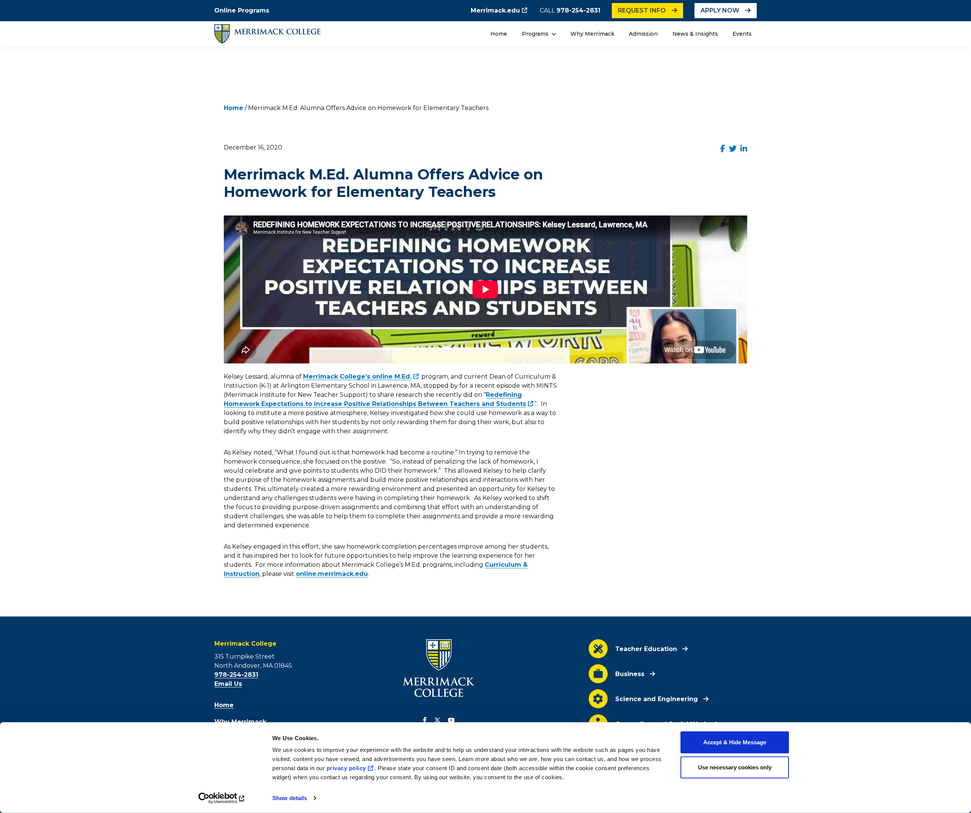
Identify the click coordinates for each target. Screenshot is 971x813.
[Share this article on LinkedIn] (743, 148)
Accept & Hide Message (734, 742)
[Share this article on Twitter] (733, 148)
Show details (289, 798)
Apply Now (720, 10)
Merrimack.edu (495, 10)
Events (742, 33)
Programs (536, 33)
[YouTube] (451, 720)
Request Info (642, 10)
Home (498, 33)
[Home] (267, 34)
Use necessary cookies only (734, 767)
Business (629, 674)
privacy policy (346, 768)
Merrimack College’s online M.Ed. (357, 376)
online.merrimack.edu (332, 573)
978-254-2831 (578, 10)
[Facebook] (425, 720)
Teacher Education (646, 649)
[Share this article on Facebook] (722, 148)
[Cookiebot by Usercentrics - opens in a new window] (222, 798)
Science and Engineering (656, 699)
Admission (643, 33)
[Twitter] (437, 720)
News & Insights (695, 33)
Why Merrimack (592, 33)
